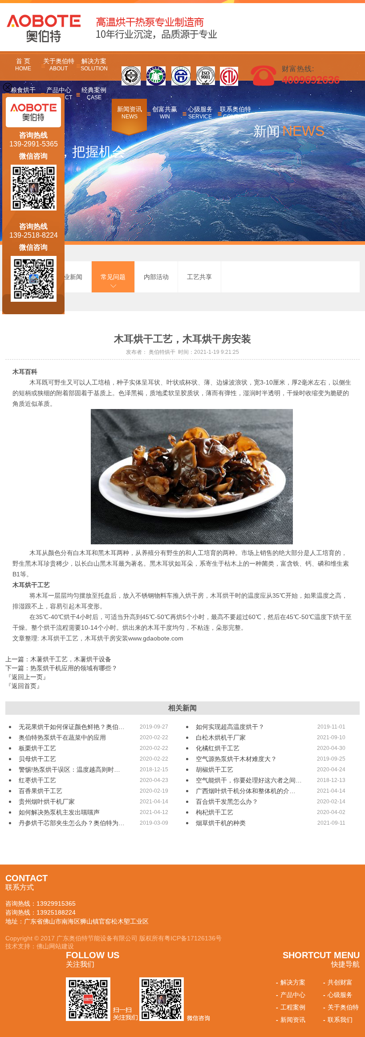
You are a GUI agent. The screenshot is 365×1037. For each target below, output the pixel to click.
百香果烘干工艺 (40, 790)
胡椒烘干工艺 (214, 769)
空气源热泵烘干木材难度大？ (236, 758)
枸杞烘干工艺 (214, 812)
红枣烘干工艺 (37, 780)
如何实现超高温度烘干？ (230, 726)
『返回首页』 (24, 685)
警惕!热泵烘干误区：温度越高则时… (69, 769)
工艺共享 (199, 276)
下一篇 (61, 668)
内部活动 (156, 276)
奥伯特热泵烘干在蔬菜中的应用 (62, 737)
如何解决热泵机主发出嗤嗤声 (59, 812)
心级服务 (200, 112)
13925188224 (56, 912)
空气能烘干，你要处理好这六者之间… (249, 780)
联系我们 (338, 1019)
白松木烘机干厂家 (221, 737)
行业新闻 (69, 276)
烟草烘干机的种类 (221, 822)
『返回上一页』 (27, 677)
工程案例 (290, 1007)
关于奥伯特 (58, 64)
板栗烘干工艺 (37, 748)
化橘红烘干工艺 (217, 748)
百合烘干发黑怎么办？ (227, 801)
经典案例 (93, 93)
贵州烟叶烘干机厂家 (47, 801)
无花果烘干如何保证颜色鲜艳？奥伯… (72, 726)
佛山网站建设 (55, 946)
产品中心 (290, 994)
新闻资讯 (129, 112)
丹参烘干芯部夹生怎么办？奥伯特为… (72, 822)
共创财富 (338, 982)
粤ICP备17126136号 (193, 938)
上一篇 (58, 659)
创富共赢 (164, 112)
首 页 (23, 64)
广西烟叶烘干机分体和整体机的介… (246, 790)
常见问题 (113, 276)
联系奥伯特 (235, 112)
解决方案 (94, 64)
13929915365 (56, 903)
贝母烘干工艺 (37, 758)
